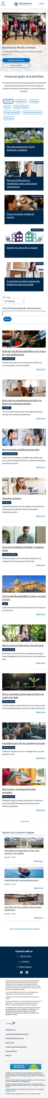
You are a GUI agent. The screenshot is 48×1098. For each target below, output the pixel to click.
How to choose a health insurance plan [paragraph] (20, 449)
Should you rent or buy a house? (22, 248)
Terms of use (10, 1042)
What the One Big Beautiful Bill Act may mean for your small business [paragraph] (24, 353)
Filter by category (6, 297)
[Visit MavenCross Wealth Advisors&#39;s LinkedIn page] (27, 972)
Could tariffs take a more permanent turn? (21, 880)
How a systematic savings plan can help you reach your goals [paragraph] (23, 696)
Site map (8, 1055)
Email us (25, 962)
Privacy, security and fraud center (16, 1047)
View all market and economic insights (24, 929)
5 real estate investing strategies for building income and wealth (23, 283)
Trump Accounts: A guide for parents (20, 215)
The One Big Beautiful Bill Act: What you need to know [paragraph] (24, 598)
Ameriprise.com (11, 1030)
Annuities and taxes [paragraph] (11, 498)
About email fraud (11, 1051)
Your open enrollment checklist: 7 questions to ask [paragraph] (23, 548)
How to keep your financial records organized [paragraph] (19, 791)
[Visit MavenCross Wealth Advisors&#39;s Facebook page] (21, 972)
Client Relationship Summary (15, 1038)
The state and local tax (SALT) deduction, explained (21, 148)
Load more (24, 821)
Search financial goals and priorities (22, 308)
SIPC (13, 1091)
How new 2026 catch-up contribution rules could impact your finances (22, 183)
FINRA (7, 1091)
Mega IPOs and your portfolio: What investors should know (22, 908)
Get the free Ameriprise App (25, 1066)
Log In (41, 3)
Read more (40, 369)
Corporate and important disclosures (17, 1034)
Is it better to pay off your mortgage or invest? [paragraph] (23, 743)
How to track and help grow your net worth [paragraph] (23, 645)
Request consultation (16, 60)
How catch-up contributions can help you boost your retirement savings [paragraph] (22, 402)
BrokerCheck (27, 1076)
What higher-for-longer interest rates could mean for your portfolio (21, 852)
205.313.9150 (25, 956)
